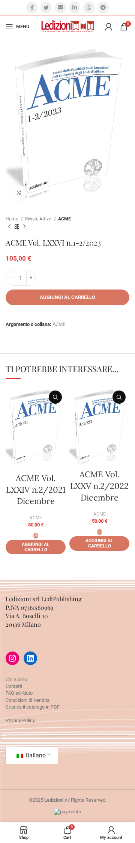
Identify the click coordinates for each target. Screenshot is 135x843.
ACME (64, 219)
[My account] (108, 26)
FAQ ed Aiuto (19, 693)
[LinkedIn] (30, 658)
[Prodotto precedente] (9, 226)
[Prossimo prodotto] (24, 226)
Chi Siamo (16, 679)
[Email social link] (60, 7)
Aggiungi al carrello (67, 297)
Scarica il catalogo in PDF (33, 707)
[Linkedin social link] (74, 7)
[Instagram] (12, 658)
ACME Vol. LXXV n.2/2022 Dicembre (99, 486)
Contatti (14, 686)
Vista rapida (55, 397)
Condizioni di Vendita (28, 700)
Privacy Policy (20, 720)
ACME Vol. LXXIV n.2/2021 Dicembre (36, 490)
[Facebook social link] (32, 7)
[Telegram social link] (103, 7)
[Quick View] (35, 535)
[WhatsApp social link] (88, 7)
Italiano (35, 755)
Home (12, 219)
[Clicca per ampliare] (18, 192)
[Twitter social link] (46, 7)
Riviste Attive (38, 219)
